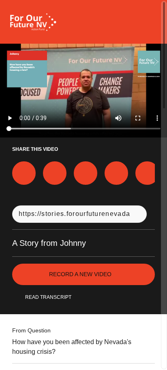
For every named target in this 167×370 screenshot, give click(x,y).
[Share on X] (54, 173)
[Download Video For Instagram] (85, 173)
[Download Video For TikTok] (147, 173)
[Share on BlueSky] (116, 173)
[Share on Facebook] (24, 173)
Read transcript (48, 297)
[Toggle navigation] (150, 22)
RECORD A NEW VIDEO (80, 274)
